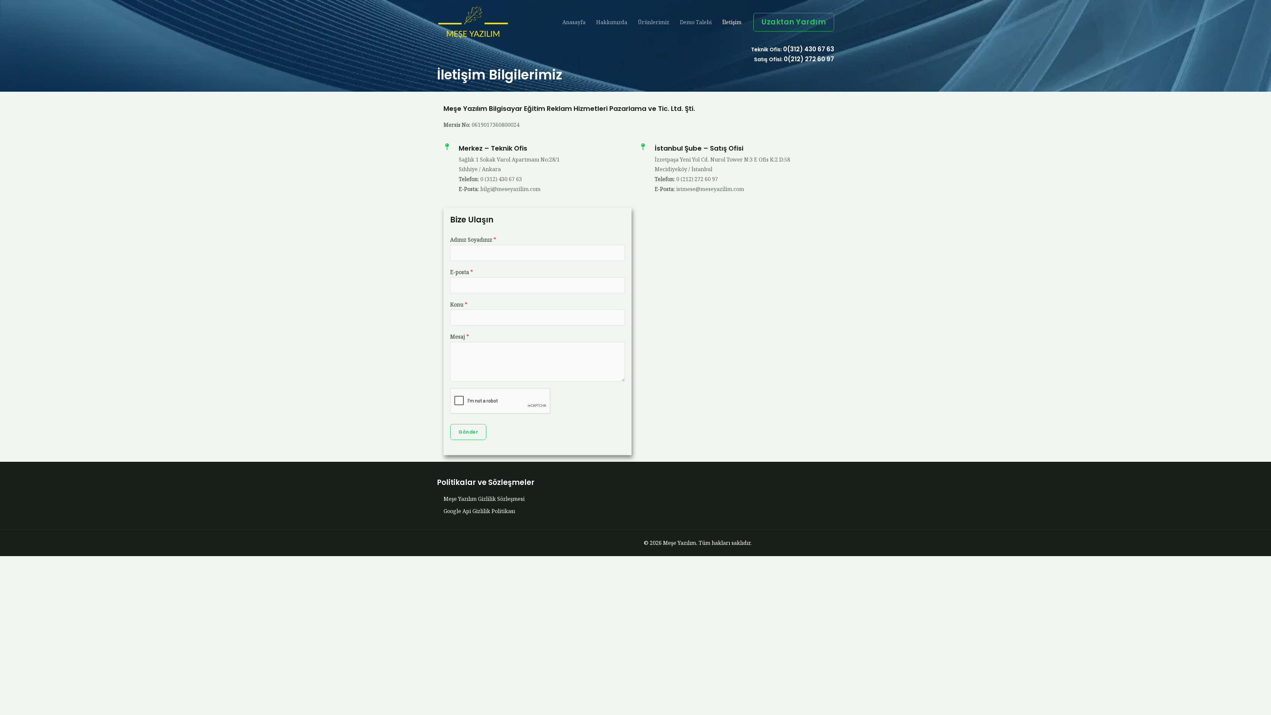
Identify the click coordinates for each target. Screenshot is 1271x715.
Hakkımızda (611, 22)
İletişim (731, 22)
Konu (458, 304)
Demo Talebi (696, 22)
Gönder (468, 432)
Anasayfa (574, 22)
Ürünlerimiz (653, 22)
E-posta (461, 272)
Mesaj (459, 336)
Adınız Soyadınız (473, 239)
